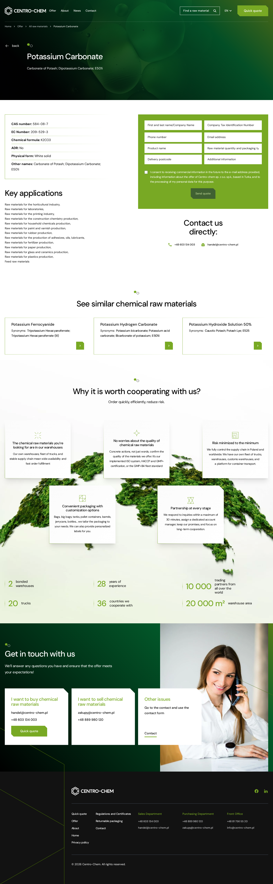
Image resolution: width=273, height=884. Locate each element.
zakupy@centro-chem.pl (96, 713)
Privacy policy (80, 842)
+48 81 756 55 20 (237, 821)
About (75, 828)
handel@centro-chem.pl (222, 244)
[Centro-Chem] (25, 11)
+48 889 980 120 (90, 720)
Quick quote (79, 814)
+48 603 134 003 (184, 244)
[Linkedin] (266, 791)
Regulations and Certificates (113, 814)
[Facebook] (256, 791)
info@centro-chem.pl (240, 827)
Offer (75, 821)
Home (75, 835)
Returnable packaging (109, 821)
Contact (101, 828)
